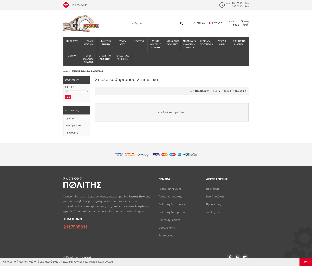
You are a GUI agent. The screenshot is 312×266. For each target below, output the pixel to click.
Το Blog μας (213, 212)
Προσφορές (71, 132)
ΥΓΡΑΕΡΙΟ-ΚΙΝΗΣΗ (222, 43)
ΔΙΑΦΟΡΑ (72, 55)
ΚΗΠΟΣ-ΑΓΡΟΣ (72, 41)
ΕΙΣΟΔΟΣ (216, 23)
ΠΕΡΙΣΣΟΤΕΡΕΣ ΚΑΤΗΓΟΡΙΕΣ (122, 57)
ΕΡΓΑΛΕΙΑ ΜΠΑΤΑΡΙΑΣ (89, 43)
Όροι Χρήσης (166, 227)
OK (68, 96)
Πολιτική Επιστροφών (172, 204)
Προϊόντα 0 (233, 23)
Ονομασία (240, 90)
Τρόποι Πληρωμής (169, 188)
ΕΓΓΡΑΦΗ (200, 23)
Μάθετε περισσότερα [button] (101, 261)
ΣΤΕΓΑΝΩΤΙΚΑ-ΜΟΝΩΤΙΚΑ (105, 57)
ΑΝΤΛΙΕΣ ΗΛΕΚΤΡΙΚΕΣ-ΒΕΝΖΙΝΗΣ (155, 44)
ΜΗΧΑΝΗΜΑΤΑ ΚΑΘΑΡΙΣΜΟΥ (173, 43)
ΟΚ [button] (305, 261)
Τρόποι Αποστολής (170, 196)
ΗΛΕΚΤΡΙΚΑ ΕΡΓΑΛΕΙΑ (106, 43)
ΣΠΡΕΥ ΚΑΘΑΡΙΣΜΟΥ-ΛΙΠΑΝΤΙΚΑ (89, 58)
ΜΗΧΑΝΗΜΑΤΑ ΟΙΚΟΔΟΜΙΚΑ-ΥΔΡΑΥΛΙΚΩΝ (189, 44)
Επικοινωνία (166, 235)
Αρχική (66, 71)
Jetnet (87, 257)
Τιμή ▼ (228, 90)
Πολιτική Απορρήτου (171, 212)
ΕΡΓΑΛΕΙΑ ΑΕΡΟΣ (122, 43)
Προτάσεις (71, 118)
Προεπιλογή (202, 90)
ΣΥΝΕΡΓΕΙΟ (139, 41)
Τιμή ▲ (217, 90)
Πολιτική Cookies (169, 220)
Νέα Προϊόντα (73, 125)
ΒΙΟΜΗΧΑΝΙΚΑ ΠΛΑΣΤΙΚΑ (239, 43)
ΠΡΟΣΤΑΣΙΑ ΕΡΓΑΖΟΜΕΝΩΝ (206, 43)
